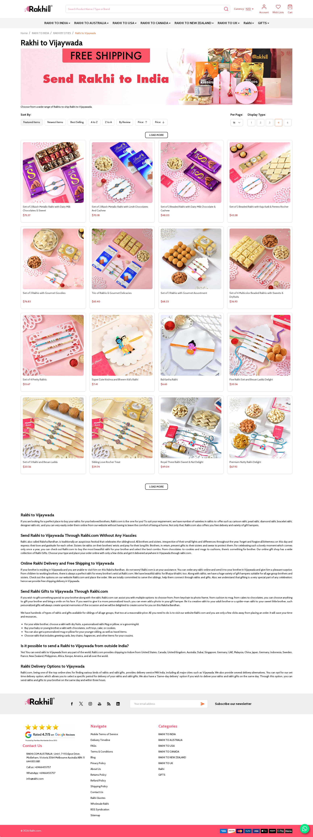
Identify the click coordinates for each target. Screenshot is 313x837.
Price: (143, 123)
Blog (93, 757)
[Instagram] (90, 704)
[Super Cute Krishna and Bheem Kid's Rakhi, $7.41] (122, 345)
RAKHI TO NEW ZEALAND (193, 23)
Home (24, 33)
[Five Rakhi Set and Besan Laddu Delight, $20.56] (259, 345)
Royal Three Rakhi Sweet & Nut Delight (182, 462)
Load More (156, 135)
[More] (69, 23)
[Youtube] (99, 704)
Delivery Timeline (100, 740)
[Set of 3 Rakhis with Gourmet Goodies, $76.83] (53, 259)
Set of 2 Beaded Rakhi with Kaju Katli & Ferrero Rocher (258, 206)
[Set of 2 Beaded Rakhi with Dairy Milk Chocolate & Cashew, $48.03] (191, 172)
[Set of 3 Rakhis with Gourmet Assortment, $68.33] (191, 259)
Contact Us (97, 792)
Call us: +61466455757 (38, 767)
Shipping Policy (99, 786)
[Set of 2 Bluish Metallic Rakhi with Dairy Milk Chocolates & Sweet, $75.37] (53, 172)
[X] (81, 704)
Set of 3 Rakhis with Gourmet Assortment (184, 293)
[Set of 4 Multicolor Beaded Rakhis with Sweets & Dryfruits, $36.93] (259, 259)
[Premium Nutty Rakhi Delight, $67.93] (259, 427)
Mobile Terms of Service (104, 734)
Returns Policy (98, 774)
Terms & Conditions (102, 751)
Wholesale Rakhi (100, 803)
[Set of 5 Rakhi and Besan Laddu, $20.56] (53, 427)
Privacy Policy (98, 763)
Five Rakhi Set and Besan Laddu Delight (251, 379)
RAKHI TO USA (123, 23)
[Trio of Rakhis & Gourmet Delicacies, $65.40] (122, 259)
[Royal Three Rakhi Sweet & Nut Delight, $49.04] (191, 427)
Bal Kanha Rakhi (169, 379)
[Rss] (108, 704)
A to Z (94, 122)
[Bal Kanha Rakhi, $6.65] (191, 345)
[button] (54, 733)
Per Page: (236, 114)
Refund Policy (98, 780)
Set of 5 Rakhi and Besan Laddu (40, 462)
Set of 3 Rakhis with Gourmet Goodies (44, 293)
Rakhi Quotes (98, 798)
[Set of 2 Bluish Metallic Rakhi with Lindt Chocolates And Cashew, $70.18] (122, 172)
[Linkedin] (118, 704)
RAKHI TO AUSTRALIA (90, 23)
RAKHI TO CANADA (154, 23)
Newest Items (55, 122)
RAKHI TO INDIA (56, 23)
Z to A (108, 122)
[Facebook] (71, 704)
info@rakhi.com (35, 778)
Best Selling (77, 122)
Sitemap (95, 815)
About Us (96, 769)
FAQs (93, 745)
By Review (124, 122)
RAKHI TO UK (227, 23)
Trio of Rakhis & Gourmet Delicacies (112, 293)
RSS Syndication (100, 809)
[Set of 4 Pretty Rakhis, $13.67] (53, 345)
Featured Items (31, 122)
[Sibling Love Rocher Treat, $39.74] (122, 427)
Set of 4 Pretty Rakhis (35, 379)
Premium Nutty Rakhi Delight (245, 462)
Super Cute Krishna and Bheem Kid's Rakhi (115, 379)
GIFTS (262, 23)
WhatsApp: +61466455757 (40, 773)
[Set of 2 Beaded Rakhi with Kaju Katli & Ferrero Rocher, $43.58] (259, 172)
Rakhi (248, 23)
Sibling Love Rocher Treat (106, 462)
